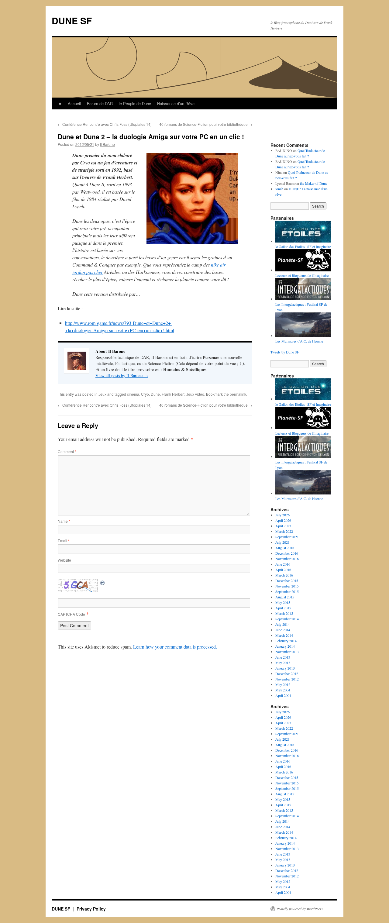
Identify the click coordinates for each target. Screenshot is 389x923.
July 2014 (282, 624)
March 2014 (284, 635)
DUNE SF (72, 20)
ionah (279, 188)
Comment (67, 451)
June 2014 (282, 629)
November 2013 (287, 651)
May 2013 (282, 662)
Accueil (74, 103)
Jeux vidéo (195, 394)
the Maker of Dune (313, 183)
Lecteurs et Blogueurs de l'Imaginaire (302, 275)
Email (64, 540)
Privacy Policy (91, 909)
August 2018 (284, 547)
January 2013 (285, 668)
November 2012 (287, 679)
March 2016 (284, 575)
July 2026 (282, 514)
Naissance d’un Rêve (175, 103)
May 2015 (282, 602)
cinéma (133, 394)
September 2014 (287, 618)
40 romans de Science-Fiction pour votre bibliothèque (205, 124)
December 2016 (286, 553)
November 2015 (287, 586)
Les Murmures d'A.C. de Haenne (299, 498)
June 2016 (282, 564)
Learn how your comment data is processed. (175, 646)
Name (64, 521)
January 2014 (285, 646)
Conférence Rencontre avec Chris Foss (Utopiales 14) (105, 124)
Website (64, 560)
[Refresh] (102, 582)
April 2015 (283, 607)
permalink (238, 394)
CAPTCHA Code (71, 614)
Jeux (102, 394)
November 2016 (287, 558)
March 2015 (284, 613)
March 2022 (284, 531)
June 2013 (282, 657)
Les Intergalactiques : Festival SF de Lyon (301, 307)
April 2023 (283, 525)
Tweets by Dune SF (284, 352)
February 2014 (286, 640)
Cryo (145, 394)
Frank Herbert (173, 394)
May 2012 (282, 684)
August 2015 (284, 596)
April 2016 (283, 569)
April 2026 (283, 520)
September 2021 (287, 536)
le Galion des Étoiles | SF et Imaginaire (303, 246)
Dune (155, 394)
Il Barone (107, 144)
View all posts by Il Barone (121, 375)
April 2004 (283, 695)
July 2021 (282, 542)
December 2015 (286, 580)
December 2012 (286, 673)
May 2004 (282, 689)
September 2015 (287, 591)
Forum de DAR (100, 103)
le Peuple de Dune (135, 103)
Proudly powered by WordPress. (300, 908)
